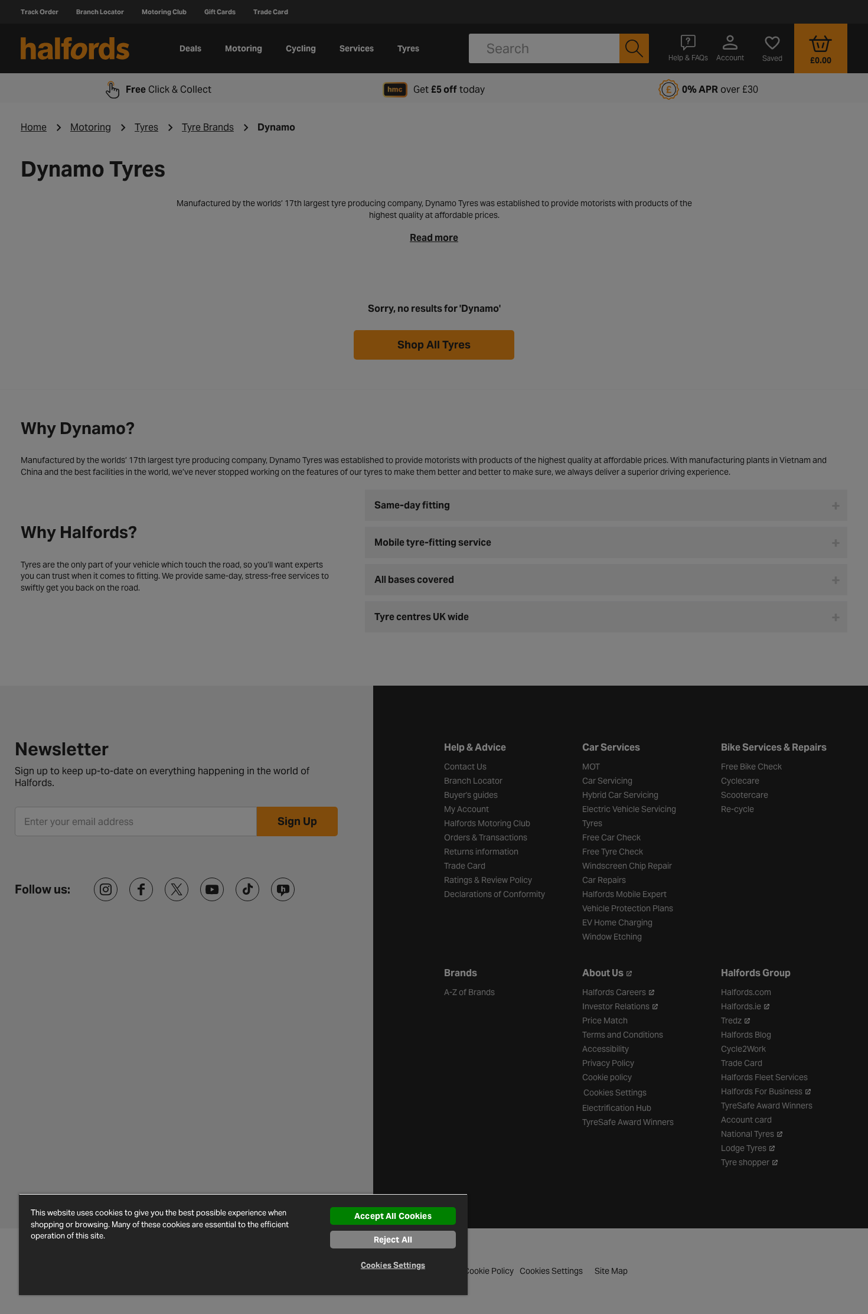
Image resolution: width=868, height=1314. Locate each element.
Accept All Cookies (393, 1216)
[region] (243, 1244)
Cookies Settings (393, 1265)
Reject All (393, 1239)
